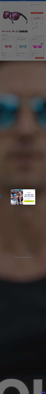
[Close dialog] (34, 190)
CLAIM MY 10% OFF (29, 201)
